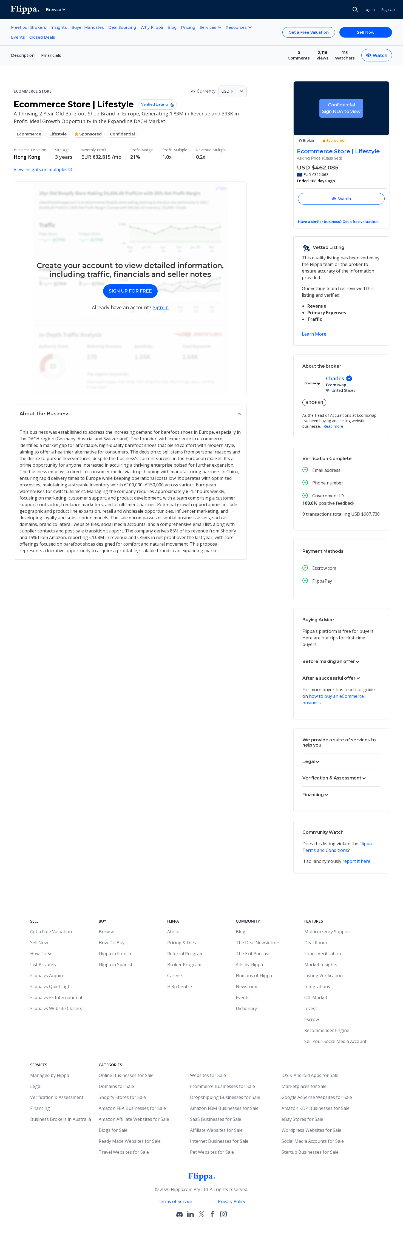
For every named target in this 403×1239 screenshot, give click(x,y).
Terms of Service (175, 1201)
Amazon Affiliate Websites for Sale (134, 1119)
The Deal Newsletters (258, 943)
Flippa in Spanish (116, 965)
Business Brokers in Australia (60, 1119)
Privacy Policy (231, 1201)
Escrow (311, 1019)
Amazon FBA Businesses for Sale (132, 1108)
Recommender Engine (326, 1030)
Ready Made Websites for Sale (130, 1141)
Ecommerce (29, 134)
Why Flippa (151, 27)
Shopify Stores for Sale (122, 1097)
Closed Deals (42, 37)
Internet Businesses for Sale (219, 1141)
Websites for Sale (208, 1075)
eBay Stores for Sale (302, 1119)
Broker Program (184, 965)
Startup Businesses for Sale (310, 1152)
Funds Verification (322, 954)
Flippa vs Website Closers (56, 1008)
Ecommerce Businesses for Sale (222, 1086)
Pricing (188, 27)
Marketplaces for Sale (304, 1086)
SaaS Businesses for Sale (215, 1119)
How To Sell (42, 954)
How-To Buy (111, 943)
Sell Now (365, 32)
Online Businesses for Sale (126, 1075)
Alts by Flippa (249, 965)
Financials (51, 55)
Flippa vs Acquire (47, 976)
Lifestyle (58, 134)
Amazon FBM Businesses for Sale (224, 1108)
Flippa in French (115, 954)
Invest (310, 1008)
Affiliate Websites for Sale (216, 1130)
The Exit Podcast (253, 954)
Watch (344, 198)
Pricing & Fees (181, 943)
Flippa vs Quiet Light (51, 986)
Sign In (161, 307)
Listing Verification (323, 976)
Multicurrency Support (327, 932)
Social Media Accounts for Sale (313, 1141)
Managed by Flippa (49, 1075)
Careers (175, 976)
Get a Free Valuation (309, 32)
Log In (369, 9)
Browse (106, 932)
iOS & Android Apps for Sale (310, 1075)
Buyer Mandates (87, 27)
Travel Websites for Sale (124, 1152)
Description (23, 55)
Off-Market (315, 997)
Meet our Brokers (28, 27)
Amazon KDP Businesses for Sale (316, 1108)
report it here (356, 861)
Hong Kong (27, 157)
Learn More (314, 334)
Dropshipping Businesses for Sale (225, 1097)
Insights (58, 27)
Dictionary (246, 1008)
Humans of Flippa (254, 976)
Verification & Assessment (56, 1097)
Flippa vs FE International (56, 997)
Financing (40, 1108)
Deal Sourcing (122, 27)
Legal (35, 1086)
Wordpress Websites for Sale (311, 1130)
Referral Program (185, 954)
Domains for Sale (116, 1086)
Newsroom (247, 986)
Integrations (317, 986)
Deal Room (315, 943)
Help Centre (179, 986)
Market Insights (320, 965)
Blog (172, 27)
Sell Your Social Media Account (335, 1041)
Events (18, 37)
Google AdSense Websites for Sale (317, 1097)
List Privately (43, 965)
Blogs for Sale (113, 1130)
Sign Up (388, 9)
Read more (333, 426)
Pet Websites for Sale (212, 1152)
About (173, 932)
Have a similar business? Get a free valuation (338, 222)
